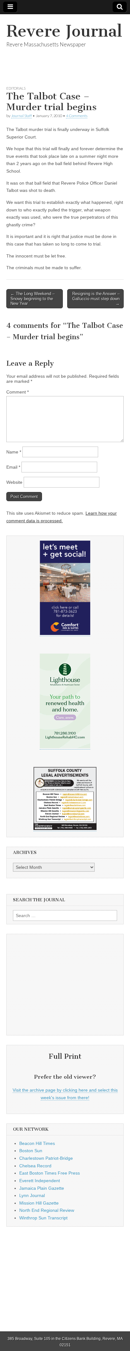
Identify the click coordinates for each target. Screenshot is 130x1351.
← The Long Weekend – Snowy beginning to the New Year (32, 298)
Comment (17, 391)
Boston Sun (30, 1150)
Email (13, 467)
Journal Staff (21, 115)
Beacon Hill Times (37, 1143)
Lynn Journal (32, 1195)
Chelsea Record (35, 1165)
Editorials (16, 88)
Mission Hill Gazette (39, 1203)
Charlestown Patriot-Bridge (46, 1158)
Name (13, 451)
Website (14, 482)
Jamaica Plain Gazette (41, 1188)
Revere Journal (64, 31)
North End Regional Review (46, 1210)
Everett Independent (39, 1180)
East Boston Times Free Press (49, 1173)
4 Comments (76, 115)
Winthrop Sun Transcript (43, 1217)
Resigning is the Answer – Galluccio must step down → (96, 298)
